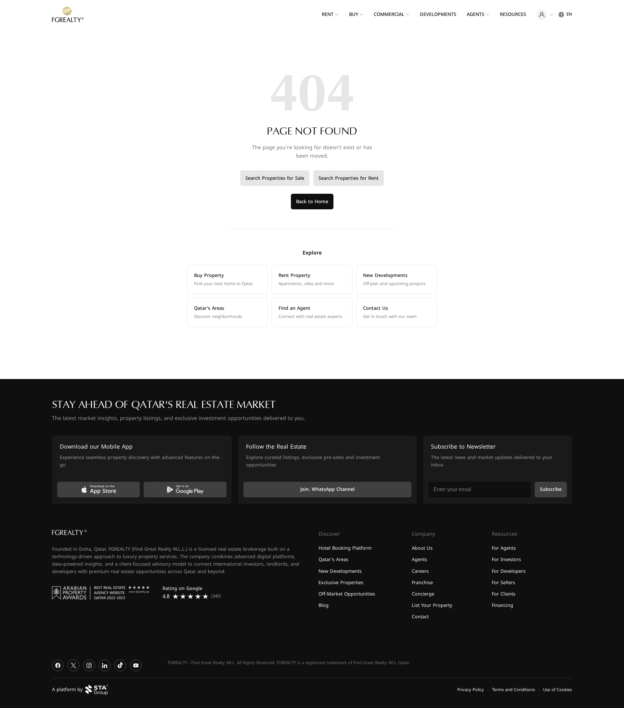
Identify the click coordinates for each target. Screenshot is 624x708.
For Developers (509, 571)
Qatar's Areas (333, 559)
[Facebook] (58, 665)
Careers (420, 571)
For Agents (504, 548)
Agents (419, 559)
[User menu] (545, 14)
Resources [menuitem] (513, 14)
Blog (323, 605)
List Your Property (432, 605)
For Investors (506, 559)
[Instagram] (89, 665)
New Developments (340, 571)
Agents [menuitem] (475, 14)
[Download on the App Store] (98, 489)
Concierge (423, 593)
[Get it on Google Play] (185, 489)
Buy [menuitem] (353, 14)
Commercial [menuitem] (389, 14)
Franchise (422, 582)
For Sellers (503, 582)
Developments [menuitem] (438, 14)
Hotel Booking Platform (344, 548)
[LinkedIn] (104, 665)
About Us (422, 548)
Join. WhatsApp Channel (327, 489)
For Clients (503, 593)
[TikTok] (120, 665)
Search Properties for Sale (274, 178)
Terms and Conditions (513, 689)
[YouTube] (136, 665)
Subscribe (551, 489)
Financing (502, 605)
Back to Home (312, 201)
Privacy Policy (470, 689)
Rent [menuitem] (327, 14)
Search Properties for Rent (348, 178)
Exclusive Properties (340, 582)
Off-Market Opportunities (346, 593)
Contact (420, 617)
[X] (73, 665)
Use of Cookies (557, 689)
